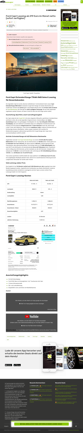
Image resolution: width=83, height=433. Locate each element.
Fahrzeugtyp (17, 4)
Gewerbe (41, 42)
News (55, 1)
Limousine (69, 55)
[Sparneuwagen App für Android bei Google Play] (73, 28)
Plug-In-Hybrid (65, 63)
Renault (75, 63)
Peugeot (75, 60)
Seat (62, 65)
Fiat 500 (76, 47)
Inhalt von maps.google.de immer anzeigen (32, 303)
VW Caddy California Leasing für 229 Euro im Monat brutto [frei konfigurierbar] (66, 386)
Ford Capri (35, 42)
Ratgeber (61, 1)
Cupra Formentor (74, 45)
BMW (62, 45)
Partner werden (30, 1)
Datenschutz (76, 430)
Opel (64, 60)
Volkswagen (64, 67)
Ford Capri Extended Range (25, 140)
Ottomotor (69, 60)
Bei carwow (27, 48)
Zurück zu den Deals (11, 9)
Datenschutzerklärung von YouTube (37, 322)
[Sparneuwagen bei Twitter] (76, 426)
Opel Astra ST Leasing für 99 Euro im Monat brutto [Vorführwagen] (65, 399)
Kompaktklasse (74, 53)
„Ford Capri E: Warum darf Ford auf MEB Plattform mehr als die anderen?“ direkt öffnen (36, 330)
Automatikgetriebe (16, 42)
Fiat (74, 47)
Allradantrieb (65, 41)
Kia (74, 51)
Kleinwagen (63, 53)
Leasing (46, 42)
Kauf (72, 51)
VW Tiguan (67, 69)
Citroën (65, 45)
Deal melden (40, 1)
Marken (27, 4)
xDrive (70, 69)
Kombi (67, 53)
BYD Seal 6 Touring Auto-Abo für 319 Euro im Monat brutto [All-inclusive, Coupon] (41, 391)
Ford (30, 42)
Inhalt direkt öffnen (51, 309)
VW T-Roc (63, 69)
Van (72, 65)
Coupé (67, 45)
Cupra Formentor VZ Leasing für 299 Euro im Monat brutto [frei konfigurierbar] (66, 393)
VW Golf (72, 67)
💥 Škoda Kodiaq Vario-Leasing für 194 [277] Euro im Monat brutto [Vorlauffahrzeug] (66, 402)
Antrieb (65, 4)
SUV (50, 42)
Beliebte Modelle (36, 4)
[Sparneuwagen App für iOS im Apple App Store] (65, 28)
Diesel (62, 47)
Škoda (73, 69)
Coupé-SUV (22, 118)
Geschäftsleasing (12, 109)
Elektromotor (25, 42)
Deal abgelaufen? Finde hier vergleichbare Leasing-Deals (42, 424)
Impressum (71, 430)
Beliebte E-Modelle (46, 4)
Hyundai (69, 51)
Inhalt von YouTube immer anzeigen (32, 325)
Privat (71, 63)
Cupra (70, 45)
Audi (70, 40)
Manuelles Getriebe (67, 58)
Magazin (6, 426)
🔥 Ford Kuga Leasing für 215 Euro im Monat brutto (66, 389)
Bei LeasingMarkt (35, 48)
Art (55, 4)
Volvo (69, 67)
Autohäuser (48, 1)
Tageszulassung (69, 65)
